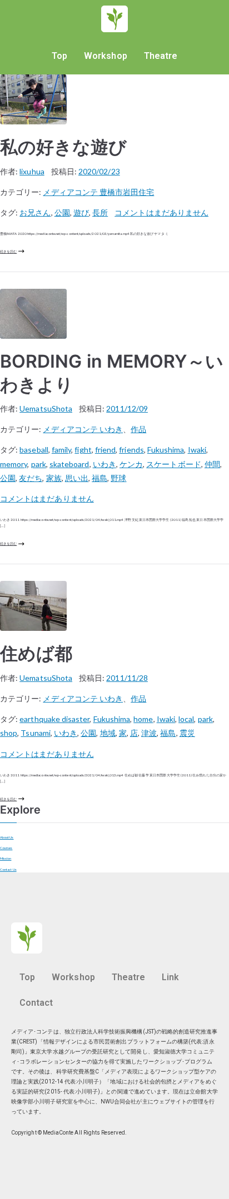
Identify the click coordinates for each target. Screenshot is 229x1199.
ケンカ (131, 464)
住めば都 (36, 653)
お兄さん (35, 212)
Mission (5, 858)
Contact (36, 1002)
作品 (138, 429)
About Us (7, 837)
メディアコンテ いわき (83, 429)
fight (82, 449)
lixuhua (31, 171)
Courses (6, 848)
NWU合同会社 (118, 1101)
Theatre (160, 56)
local (186, 719)
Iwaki (197, 449)
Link (170, 977)
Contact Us (8, 869)
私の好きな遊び (63, 147)
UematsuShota (45, 408)
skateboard (69, 464)
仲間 (212, 464)
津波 (149, 733)
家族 (54, 478)
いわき (104, 464)
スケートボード (173, 464)
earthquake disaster (54, 719)
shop (8, 733)
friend (105, 449)
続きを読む (8, 251)
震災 (187, 733)
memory (13, 464)
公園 (62, 212)
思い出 (76, 478)
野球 (118, 478)
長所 (100, 212)
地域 (108, 733)
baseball (33, 449)
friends (131, 449)
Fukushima (166, 449)
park (38, 464)
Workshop (105, 56)
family (61, 449)
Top (59, 56)
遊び (81, 212)
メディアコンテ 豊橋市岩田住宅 (98, 192)
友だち (30, 478)
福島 (99, 478)
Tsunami (35, 733)
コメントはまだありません (161, 212)
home (143, 719)
